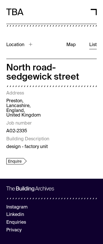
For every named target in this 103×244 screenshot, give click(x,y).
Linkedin (15, 214)
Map (71, 45)
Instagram (16, 207)
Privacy (13, 230)
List (93, 45)
